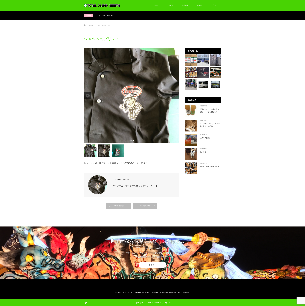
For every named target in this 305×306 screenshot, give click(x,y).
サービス (170, 5)
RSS (86, 302)
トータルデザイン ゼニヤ (159, 302)
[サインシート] (191, 60)
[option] (131, 95)
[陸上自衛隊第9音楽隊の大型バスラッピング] (203, 60)
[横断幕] (215, 84)
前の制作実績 (119, 205)
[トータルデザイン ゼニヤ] (102, 5)
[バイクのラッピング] (191, 84)
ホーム (155, 5)
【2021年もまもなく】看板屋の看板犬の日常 (210, 124)
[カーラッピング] (215, 72)
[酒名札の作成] (191, 72)
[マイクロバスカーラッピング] (203, 72)
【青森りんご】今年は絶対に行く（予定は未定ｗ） (210, 110)
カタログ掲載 (205, 138)
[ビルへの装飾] (215, 60)
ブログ (214, 5)
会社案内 (185, 5)
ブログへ (152, 265)
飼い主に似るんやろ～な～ (210, 166)
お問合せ (200, 5)
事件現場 (203, 152)
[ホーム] (85, 21)
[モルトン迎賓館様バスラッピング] (203, 84)
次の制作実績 (145, 205)
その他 (88, 15)
